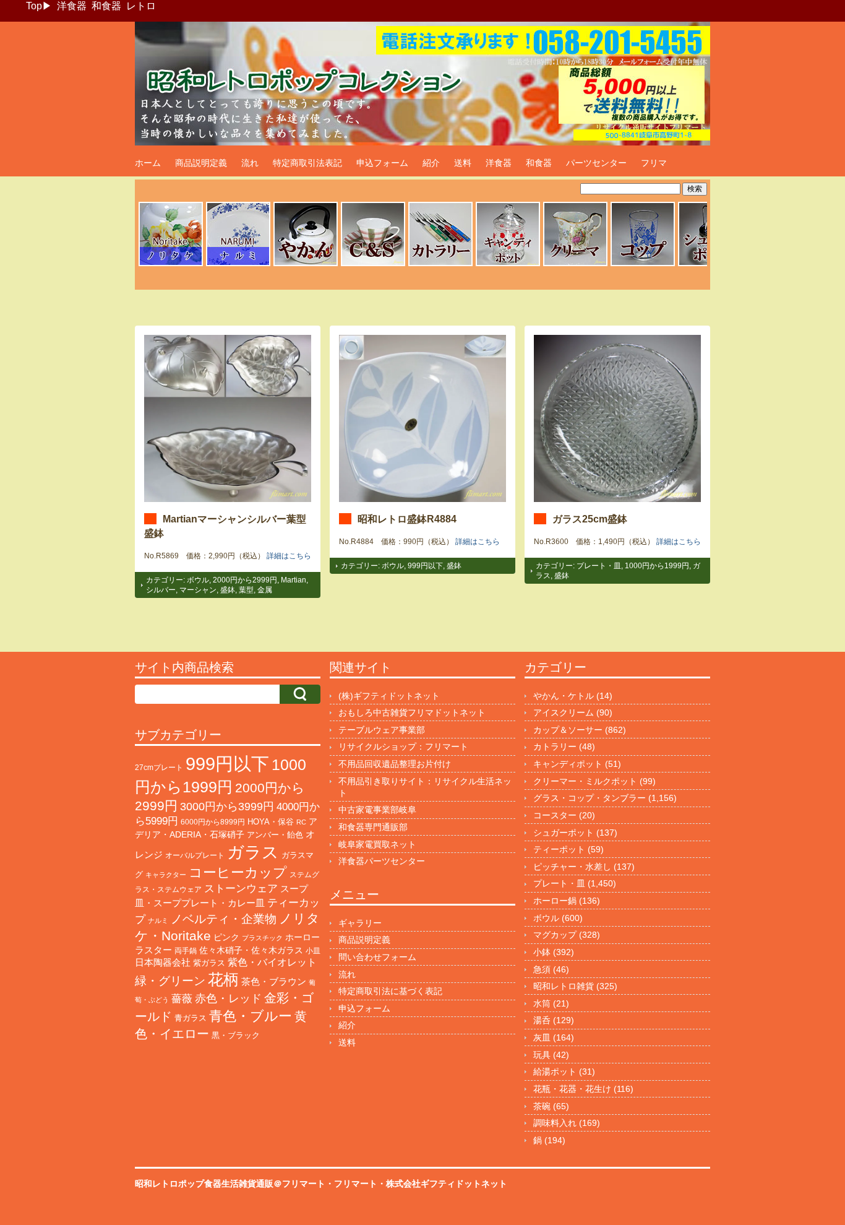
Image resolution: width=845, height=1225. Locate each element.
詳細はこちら (289, 556)
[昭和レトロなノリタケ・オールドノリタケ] (171, 264)
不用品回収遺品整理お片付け (394, 764)
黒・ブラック (236, 1035)
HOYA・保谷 (270, 821)
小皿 (313, 950)
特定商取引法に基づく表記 (390, 991)
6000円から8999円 (213, 822)
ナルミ (158, 920)
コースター (555, 815)
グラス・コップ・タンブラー (589, 798)
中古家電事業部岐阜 (377, 810)
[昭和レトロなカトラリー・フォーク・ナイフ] (440, 264)
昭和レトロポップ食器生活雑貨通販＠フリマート (230, 1183)
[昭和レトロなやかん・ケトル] (305, 264)
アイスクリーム (563, 712)
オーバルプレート (195, 855)
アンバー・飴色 (275, 834)
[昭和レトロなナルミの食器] (238, 264)
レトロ (141, 6)
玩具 (542, 1055)
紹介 (431, 163)
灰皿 (542, 1037)
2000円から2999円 (245, 580)
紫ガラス (209, 962)
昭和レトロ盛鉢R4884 (407, 518)
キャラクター (165, 874)
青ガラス (190, 1018)
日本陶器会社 (163, 962)
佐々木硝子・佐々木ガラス (251, 950)
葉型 (246, 590)
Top (34, 6)
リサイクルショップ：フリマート (403, 746)
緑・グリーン (170, 980)
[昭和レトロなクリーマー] (575, 264)
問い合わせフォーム (377, 957)
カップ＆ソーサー (568, 730)
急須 (542, 969)
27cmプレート (159, 767)
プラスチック (262, 937)
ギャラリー (360, 923)
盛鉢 (227, 590)
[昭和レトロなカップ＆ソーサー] (373, 264)
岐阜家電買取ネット (377, 844)
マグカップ (555, 935)
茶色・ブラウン (273, 981)
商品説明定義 (201, 163)
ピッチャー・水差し (572, 867)
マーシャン (198, 590)
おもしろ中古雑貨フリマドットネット (412, 712)
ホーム (148, 163)
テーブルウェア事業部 (381, 730)
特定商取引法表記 (307, 163)
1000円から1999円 (657, 565)
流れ (250, 163)
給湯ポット (555, 1071)
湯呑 (542, 1020)
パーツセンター (596, 163)
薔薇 (181, 999)
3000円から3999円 (227, 806)
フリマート (355, 1183)
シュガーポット (563, 833)
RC (301, 822)
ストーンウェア (241, 888)
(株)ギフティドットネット (389, 696)
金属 (264, 590)
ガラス (253, 852)
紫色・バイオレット (272, 962)
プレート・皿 (599, 565)
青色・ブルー (250, 1016)
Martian (293, 580)
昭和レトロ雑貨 (563, 986)
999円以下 (425, 565)
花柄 (223, 979)
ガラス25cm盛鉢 (589, 518)
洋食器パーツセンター (381, 861)
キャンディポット (568, 764)
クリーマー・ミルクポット (585, 781)
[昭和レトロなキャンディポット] (508, 264)
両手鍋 (185, 950)
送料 (462, 163)
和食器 (106, 6)
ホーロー (302, 937)
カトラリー (555, 746)
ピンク (226, 937)
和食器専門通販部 (373, 827)
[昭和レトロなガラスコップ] (643, 264)
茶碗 (542, 1106)
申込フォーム (382, 163)
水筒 (542, 1003)
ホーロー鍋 (555, 901)
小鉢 (542, 952)
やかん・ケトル (563, 696)
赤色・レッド (228, 998)
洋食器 (72, 6)
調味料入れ (555, 1123)
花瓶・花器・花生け (572, 1089)
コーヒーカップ (238, 872)
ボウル (198, 580)
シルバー (161, 590)
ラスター (153, 950)
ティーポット (559, 849)
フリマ (654, 163)
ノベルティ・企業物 (224, 918)
